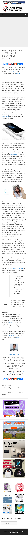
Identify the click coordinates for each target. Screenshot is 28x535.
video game (10, 373)
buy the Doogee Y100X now (15, 268)
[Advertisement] (14, 31)
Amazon (11, 71)
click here (11, 322)
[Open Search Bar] (26, 15)
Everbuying (5, 117)
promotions (7, 385)
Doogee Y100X (14, 154)
